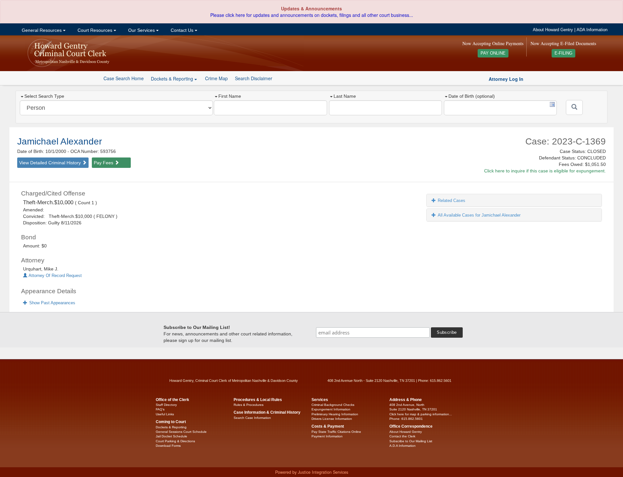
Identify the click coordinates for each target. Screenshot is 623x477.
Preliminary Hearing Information (335, 414)
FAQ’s (160, 409)
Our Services (141, 30)
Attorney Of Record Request (54, 275)
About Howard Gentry (553, 30)
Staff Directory (166, 405)
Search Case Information (252, 418)
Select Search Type (44, 96)
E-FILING (563, 53)
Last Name (345, 96)
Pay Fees (104, 162)
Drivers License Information (332, 419)
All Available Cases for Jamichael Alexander (479, 215)
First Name (229, 96)
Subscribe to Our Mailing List (410, 441)
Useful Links (165, 414)
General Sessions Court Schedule (181, 431)
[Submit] (574, 107)
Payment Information (327, 436)
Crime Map (216, 78)
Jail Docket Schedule (171, 436)
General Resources (41, 30)
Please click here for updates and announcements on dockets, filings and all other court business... (311, 15)
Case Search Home (124, 78)
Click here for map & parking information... (420, 414)
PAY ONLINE (493, 53)
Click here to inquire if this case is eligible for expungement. (545, 170)
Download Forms (168, 445)
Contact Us (182, 30)
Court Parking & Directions (175, 441)
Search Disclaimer (253, 78)
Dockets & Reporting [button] (172, 78)
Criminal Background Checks (333, 405)
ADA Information (592, 30)
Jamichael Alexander (59, 141)
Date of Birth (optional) (471, 96)
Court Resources (95, 30)
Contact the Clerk (402, 436)
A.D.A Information (402, 445)
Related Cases (451, 200)
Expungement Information (331, 409)
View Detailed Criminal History (50, 162)
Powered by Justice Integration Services (311, 472)
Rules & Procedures (248, 405)
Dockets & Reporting (171, 427)
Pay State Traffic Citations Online (336, 431)
